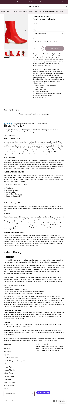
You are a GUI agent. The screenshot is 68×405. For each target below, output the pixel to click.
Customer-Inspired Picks (46, 11)
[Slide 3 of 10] (17, 53)
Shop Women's (12, 11)
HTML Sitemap (9, 385)
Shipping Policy (9, 376)
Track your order (9, 382)
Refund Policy (8, 373)
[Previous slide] (6, 32)
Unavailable (55, 48)
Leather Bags (32, 11)
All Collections (61, 11)
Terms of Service (9, 370)
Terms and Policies (34, 401)
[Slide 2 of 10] (12, 53)
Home (3, 11)
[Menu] (2, 6)
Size (34, 38)
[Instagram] (57, 401)
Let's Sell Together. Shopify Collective (16, 361)
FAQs (5, 364)
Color (34, 30)
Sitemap (6, 388)
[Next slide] (26, 32)
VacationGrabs (11, 401)
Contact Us (7, 379)
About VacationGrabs (11, 358)
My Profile (7, 349)
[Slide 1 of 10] (7, 53)
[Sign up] (32, 394)
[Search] (6, 6)
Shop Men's (22, 11)
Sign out (6, 355)
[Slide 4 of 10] (23, 53)
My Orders (7, 352)
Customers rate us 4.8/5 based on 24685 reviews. (30, 123)
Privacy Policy (8, 367)
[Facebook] (54, 401)
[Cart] (66, 6)
